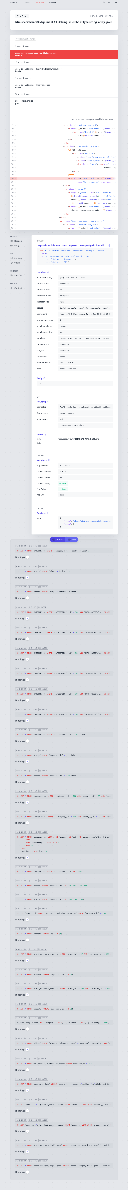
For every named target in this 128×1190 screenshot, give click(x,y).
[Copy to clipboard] (109, 250)
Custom (13, 284)
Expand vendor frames (26, 39)
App (11, 254)
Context (14, 271)
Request (13, 237)
